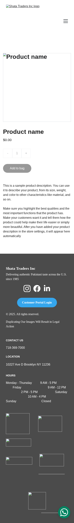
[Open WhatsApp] (64, 512)
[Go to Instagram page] (27, 288)
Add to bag (17, 168)
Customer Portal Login (37, 302)
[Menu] (65, 21)
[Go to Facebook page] (36, 288)
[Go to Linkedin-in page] (46, 288)
